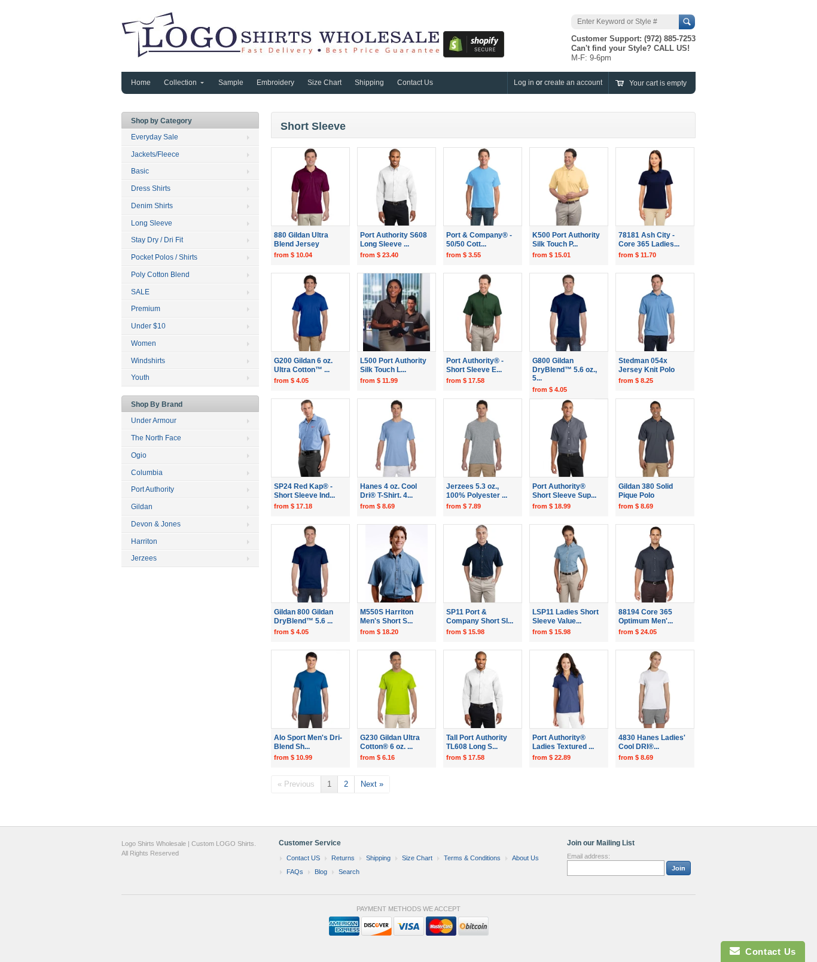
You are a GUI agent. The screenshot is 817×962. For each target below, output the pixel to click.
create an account (573, 82)
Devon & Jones (156, 524)
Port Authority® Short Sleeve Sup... (564, 491)
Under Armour (153, 420)
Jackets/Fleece (155, 154)
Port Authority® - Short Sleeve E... (475, 365)
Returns (343, 857)
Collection (180, 82)
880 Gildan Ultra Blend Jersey (301, 239)
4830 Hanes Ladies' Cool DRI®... (651, 742)
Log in (524, 82)
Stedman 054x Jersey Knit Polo (646, 365)
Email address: (588, 856)
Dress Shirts (150, 188)
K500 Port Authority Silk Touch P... (566, 239)
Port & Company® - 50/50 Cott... (479, 239)
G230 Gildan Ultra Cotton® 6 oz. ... (390, 742)
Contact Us (415, 82)
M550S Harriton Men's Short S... (386, 616)
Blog (321, 871)
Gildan (142, 507)
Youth (140, 377)
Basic (140, 171)
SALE (140, 292)
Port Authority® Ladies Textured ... (563, 742)
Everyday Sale (154, 137)
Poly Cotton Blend (160, 274)
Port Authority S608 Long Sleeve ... (393, 239)
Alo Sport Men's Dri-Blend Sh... (308, 742)
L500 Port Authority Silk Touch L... (393, 365)
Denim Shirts (152, 206)
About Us (525, 857)
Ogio (139, 455)
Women (143, 343)
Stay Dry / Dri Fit (157, 240)
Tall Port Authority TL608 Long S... (476, 742)
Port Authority (152, 489)
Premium (145, 309)
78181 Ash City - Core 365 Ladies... (648, 239)
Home (141, 82)
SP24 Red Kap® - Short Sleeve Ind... (304, 491)
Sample (230, 82)
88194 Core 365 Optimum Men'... (645, 616)
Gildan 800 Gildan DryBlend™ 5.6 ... (303, 616)
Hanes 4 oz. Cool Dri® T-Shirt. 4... (388, 491)
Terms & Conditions (472, 857)
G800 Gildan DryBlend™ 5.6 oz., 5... (564, 370)
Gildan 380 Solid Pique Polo (645, 491)
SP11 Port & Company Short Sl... (479, 616)
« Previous (296, 784)
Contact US (303, 857)
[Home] (282, 51)
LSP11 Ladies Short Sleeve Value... (565, 616)
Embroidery (275, 82)
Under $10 (148, 326)
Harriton (144, 541)
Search (349, 871)
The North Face (156, 438)
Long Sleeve (151, 223)
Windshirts (148, 361)
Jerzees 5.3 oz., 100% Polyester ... (476, 491)
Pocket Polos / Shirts (164, 257)
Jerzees (144, 558)
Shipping (369, 82)
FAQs (294, 871)
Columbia (147, 472)
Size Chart (324, 82)
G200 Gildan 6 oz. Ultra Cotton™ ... (303, 365)
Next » (372, 784)
